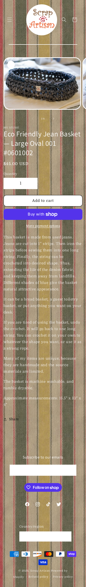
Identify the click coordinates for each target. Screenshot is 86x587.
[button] (9, 19)
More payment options (43, 226)
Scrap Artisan (40, 570)
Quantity (10, 174)
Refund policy (38, 576)
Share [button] (14, 419)
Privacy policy (63, 576)
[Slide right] (53, 118)
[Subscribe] (71, 470)
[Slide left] (32, 118)
